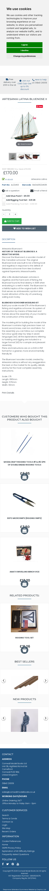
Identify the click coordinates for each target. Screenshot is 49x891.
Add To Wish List (26, 228)
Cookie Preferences (11, 841)
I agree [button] (24, 45)
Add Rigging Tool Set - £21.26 (20, 200)
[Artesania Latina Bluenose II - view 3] (28, 156)
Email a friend (40, 190)
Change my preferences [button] (24, 56)
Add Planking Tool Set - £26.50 (21, 204)
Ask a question (12, 190)
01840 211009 (8, 783)
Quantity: (6, 210)
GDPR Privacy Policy (11, 848)
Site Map (6, 828)
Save (40, 106)
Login (4, 825)
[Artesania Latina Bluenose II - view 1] (13, 156)
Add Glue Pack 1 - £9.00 (18, 196)
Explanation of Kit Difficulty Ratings (18, 851)
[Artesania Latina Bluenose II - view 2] (20, 156)
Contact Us (7, 821)
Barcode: (27, 185)
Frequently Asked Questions (15, 854)
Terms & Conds (9, 818)
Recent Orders (9, 831)
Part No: (6, 185)
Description (8, 239)
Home (5, 844)
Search (5, 815)
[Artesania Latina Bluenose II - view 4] (36, 156)
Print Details (8, 392)
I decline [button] (24, 50)
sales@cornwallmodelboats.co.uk (18, 792)
